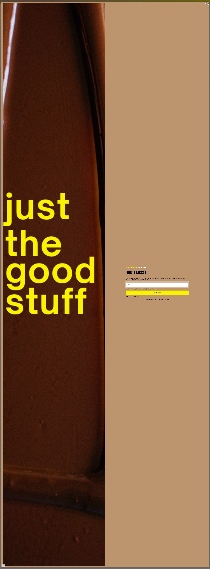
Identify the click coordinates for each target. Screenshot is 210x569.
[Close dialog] (207, 3)
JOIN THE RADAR (157, 293)
